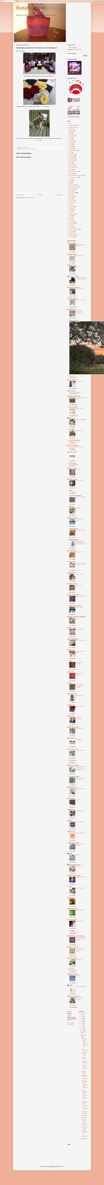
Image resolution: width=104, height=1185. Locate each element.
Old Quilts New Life (73, 932)
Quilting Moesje (72, 309)
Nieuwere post (20, 194)
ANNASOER (72, 705)
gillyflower (71, 809)
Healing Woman (73, 694)
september (84, 1138)
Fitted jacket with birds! (81, 877)
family (70, 164)
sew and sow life (73, 517)
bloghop (71, 137)
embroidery (71, 158)
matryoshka (71, 196)
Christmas (22, 149)
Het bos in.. (78, 508)
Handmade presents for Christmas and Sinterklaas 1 (85, 1105)
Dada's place (72, 831)
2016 (82, 1014)
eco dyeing (71, 156)
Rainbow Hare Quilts (74, 320)
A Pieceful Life (72, 550)
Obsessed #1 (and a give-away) (80, 844)
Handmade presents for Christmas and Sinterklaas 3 (85, 1085)
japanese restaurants (73, 187)
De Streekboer (79, 739)
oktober (84, 1136)
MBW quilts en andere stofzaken (77, 936)
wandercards (79, 585)
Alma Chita (71, 969)
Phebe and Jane (72, 627)
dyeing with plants (73, 150)
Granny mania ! (72, 463)
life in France (72, 192)
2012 (82, 1023)
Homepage (39, 194)
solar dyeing (72, 223)
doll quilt (71, 148)
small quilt (71, 221)
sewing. (70, 217)
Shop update (85, 1078)
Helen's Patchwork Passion (75, 495)
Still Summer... (79, 959)
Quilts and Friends (73, 528)
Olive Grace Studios (74, 765)
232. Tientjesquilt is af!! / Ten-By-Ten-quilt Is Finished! (81, 939)
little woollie (72, 650)
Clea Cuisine (72, 391)
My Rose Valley (72, 452)
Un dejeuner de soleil (74, 776)
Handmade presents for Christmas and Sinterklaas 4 (85, 1065)
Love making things (73, 639)
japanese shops (72, 189)
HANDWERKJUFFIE (73, 539)
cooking (70, 142)
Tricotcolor (71, 716)
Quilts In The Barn (73, 947)
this (38, 140)
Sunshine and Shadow (74, 287)
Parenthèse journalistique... (79, 718)
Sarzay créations (73, 298)
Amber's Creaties (73, 468)
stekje (70, 820)
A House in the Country (74, 864)
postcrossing (72, 206)
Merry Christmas (80, 910)
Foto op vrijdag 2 (79, 255)
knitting (70, 190)
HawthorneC (72, 798)
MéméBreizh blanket (74, 464)
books (70, 139)
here (54, 76)
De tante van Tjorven (74, 276)
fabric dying (72, 160)
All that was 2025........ (81, 408)
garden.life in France (74, 171)
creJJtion (71, 985)
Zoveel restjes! (79, 607)
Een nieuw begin (79, 629)
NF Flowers (71, 202)
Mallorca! (78, 855)
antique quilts (72, 127)
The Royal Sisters (73, 919)
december (84, 1032)
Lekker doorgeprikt (80, 821)
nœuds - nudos (72, 761)
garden (70, 169)
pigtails (70, 853)
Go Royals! (78, 975)
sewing (70, 215)
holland (70, 179)
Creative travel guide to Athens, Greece (80, 563)
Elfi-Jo (70, 661)
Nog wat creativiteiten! (81, 419)
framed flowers (72, 167)
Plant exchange (84, 1049)
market (70, 194)
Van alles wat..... (79, 381)
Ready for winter (84, 1072)
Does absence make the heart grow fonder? (80, 950)
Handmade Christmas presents (76, 175)
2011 (82, 1025)
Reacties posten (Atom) (28, 197)
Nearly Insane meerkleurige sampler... (79, 312)
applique (71, 131)
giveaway (71, 173)
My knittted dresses (84, 1112)
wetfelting (71, 233)
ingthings (71, 506)
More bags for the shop (84, 1054)
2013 (82, 1020)
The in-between (79, 480)
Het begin (78, 469)
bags (70, 133)
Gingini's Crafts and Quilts (75, 605)
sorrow (70, 225)
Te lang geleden (79, 728)
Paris (70, 204)
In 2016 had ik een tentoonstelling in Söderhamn (80, 686)
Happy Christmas (79, 574)
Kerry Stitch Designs (73, 594)
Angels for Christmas (84, 1075)
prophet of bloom (73, 583)
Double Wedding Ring (81, 496)
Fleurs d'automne (73, 970)
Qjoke (70, 683)
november (84, 1035)
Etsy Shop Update (80, 810)
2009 (82, 1030)
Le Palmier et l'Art (80, 430)
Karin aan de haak (73, 908)
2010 (82, 1027)
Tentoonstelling (79, 288)
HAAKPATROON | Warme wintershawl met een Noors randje (81, 542)
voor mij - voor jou (73, 749)
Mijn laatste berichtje (80, 530)
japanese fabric (72, 185)
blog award (71, 135)
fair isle (70, 162)
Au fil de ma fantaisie (74, 440)
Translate (79, 49)
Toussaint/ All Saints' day (84, 1132)
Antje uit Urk (72, 897)
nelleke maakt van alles (74, 875)
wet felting (71, 231)
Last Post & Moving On (81, 986)
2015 (82, 1016)
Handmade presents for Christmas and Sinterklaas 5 (85, 1043)
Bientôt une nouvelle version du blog (80, 778)
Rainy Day (78, 799)
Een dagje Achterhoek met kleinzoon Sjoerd (81, 278)
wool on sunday (72, 235)
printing (70, 208)
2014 (82, 1018)
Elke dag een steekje (74, 727)
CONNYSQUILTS (73, 254)
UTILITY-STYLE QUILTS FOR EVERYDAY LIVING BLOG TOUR (81, 768)
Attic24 (70, 490)
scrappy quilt (72, 213)
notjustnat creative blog (74, 396)
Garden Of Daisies (73, 974)
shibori (70, 219)
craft (27, 149)
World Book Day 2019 (81, 640)
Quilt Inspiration (72, 243)
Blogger (62, 1166)
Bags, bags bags (84, 1124)
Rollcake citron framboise (75, 392)
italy (70, 183)
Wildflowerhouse (73, 787)
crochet (70, 146)
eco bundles (72, 154)
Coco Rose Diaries (73, 407)
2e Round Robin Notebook (79, 663)
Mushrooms (84, 1115)
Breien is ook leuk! (80, 706)
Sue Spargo (71, 227)
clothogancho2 (72, 760)
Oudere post (59, 194)
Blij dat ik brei (72, 265)
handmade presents (32, 149)
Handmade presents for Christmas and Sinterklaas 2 (85, 1095)
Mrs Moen (71, 672)
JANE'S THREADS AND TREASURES (77, 616)
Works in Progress (73, 479)
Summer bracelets (80, 888)
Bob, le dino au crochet (74, 441)
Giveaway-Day (84, 1058)
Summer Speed (72, 491)
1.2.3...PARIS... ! (72, 429)
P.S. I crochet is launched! (79, 998)
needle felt (71, 200)
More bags (84, 1117)
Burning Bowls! (79, 695)
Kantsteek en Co (73, 738)
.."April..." (78, 618)
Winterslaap (78, 266)
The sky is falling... (80, 921)
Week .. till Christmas (74, 229)
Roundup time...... (80, 866)
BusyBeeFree (31, 7)
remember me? (79, 552)
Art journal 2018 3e (80, 750)
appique (71, 129)
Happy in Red (72, 561)
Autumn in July (72, 376)
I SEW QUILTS (72, 572)
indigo (70, 181)
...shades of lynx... (73, 958)
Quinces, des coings (85, 1127)
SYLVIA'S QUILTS (73, 379)
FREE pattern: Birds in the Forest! (80, 245)
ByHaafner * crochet (74, 842)
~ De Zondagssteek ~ (74, 445)
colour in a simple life (74, 996)
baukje (70, 1013)
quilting (70, 210)
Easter (70, 152)
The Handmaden (73, 1007)
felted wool (71, 165)
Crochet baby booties (80, 832)
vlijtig (70, 886)
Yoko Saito (71, 236)
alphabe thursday (73, 125)
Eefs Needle (72, 418)
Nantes (70, 198)
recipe (70, 212)
